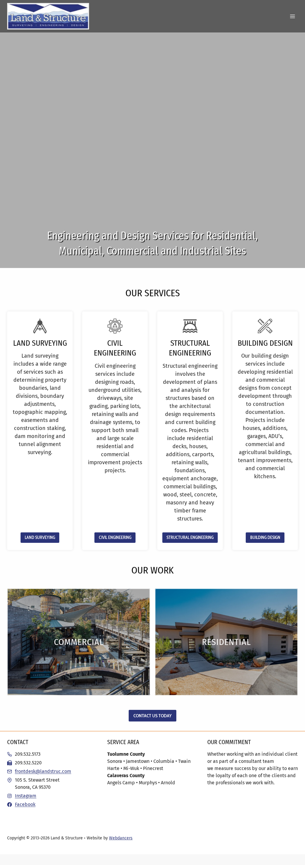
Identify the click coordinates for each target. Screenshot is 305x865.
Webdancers (121, 838)
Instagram (25, 796)
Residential (226, 642)
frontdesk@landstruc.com (43, 771)
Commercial (79, 642)
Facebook (25, 804)
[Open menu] (292, 16)
